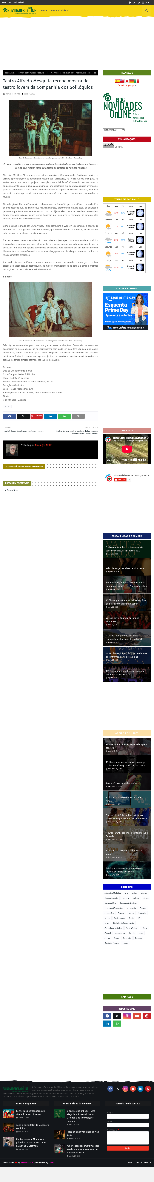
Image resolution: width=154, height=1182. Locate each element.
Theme (51, 1163)
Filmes (131, 913)
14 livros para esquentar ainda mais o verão (125, 852)
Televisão (127, 938)
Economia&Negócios (128, 903)
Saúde (132, 933)
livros (107, 923)
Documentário (110, 903)
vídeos (125, 943)
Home (4, 3)
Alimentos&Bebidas (113, 893)
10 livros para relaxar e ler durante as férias (125, 799)
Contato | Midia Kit (143, 1163)
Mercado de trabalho (113, 928)
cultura (136, 898)
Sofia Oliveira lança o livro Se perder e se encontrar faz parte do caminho (126, 655)
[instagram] (139, 2)
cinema (144, 893)
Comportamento (111, 898)
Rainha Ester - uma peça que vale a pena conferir (126, 746)
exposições (109, 913)
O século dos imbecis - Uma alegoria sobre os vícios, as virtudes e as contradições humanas (124, 549)
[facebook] (130, 2)
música (144, 928)
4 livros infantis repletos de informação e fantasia (127, 834)
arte (126, 893)
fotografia (142, 913)
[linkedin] (107, 1024)
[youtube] (147, 2)
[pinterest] (143, 2)
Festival (121, 913)
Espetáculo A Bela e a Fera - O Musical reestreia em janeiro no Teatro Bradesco (126, 817)
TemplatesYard (26, 1163)
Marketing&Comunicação (123, 923)
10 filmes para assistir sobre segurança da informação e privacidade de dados (125, 764)
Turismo (138, 938)
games (107, 918)
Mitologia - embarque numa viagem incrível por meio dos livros (124, 870)
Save (40, 415)
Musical (108, 933)
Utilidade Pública (112, 943)
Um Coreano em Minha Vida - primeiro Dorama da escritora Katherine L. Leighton (31, 1142)
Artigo (134, 893)
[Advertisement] (77, 41)
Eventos (143, 908)
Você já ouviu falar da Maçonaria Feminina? (122, 620)
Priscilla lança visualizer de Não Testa (125, 568)
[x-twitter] (134, 2)
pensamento (120, 933)
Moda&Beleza (131, 928)
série (141, 933)
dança (146, 898)
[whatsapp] (117, 1024)
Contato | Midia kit (16, 3)
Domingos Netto (13, 94)
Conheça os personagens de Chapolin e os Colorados (30, 1113)
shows (107, 938)
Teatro (20, 73)
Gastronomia (119, 918)
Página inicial (10, 73)
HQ (139, 918)
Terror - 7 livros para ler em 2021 (122, 783)
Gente (131, 918)
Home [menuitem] (44, 10)
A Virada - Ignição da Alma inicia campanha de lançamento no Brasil (124, 637)
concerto (125, 898)
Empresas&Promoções (114, 908)
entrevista (131, 908)
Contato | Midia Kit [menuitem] (60, 10)
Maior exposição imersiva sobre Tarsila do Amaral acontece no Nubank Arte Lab (126, 584)
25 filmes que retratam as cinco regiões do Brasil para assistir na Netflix (126, 602)
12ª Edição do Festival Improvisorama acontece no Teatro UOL (125, 673)
